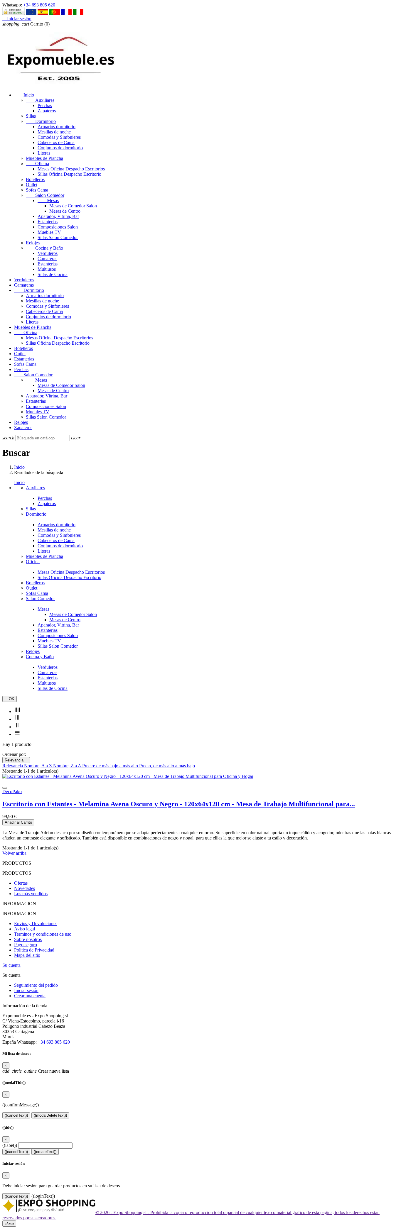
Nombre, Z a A (67, 765)
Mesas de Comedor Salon (73, 205)
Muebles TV (49, 232)
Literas (44, 152)
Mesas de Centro (64, 211)
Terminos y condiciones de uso (42, 934)
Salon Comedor (45, 195)
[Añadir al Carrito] (4, 788)
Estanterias (48, 221)
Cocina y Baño (44, 248)
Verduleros (48, 253)
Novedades (24, 888)
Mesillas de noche (54, 131)
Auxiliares (40, 100)
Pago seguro (25, 944)
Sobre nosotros (28, 939)
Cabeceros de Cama (56, 142)
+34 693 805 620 (39, 4)
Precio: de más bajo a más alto (110, 765)
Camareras (47, 258)
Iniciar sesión (26, 990)
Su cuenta (11, 965)
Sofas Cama (37, 189)
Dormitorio (41, 121)
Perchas (45, 105)
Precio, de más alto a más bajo (167, 765)
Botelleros (35, 179)
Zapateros (47, 110)
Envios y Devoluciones (35, 923)
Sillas (31, 116)
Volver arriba (16, 853)
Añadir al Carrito (18, 822)
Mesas (48, 200)
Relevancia (16, 760)
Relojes (33, 242)
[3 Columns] (17, 719)
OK (9, 699)
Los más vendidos (31, 893)
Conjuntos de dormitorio (60, 147)
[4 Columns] (17, 711)
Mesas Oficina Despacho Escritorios (71, 168)
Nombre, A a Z (38, 765)
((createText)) (45, 1152)
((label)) (9, 1145)
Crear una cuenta (30, 995)
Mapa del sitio (27, 955)
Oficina (37, 163)
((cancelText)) (16, 1115)
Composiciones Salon (58, 226)
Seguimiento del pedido (36, 985)
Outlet (31, 184)
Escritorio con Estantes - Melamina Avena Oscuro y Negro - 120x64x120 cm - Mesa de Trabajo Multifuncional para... (178, 804)
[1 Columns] (17, 734)
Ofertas (21, 883)
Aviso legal (24, 928)
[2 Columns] (17, 726)
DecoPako (12, 791)
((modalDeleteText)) (50, 1115)
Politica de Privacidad (34, 949)
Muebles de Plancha (44, 158)
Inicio (24, 94)
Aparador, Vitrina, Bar (58, 216)
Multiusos (47, 269)
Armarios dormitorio (56, 126)
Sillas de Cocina (53, 274)
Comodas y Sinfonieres (59, 137)
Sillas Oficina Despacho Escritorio (69, 174)
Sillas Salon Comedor (58, 237)
